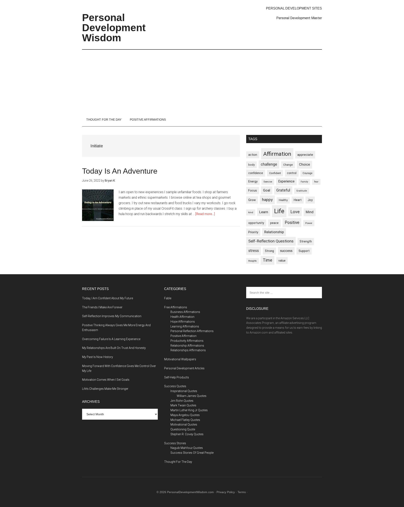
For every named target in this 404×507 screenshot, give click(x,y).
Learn (263, 212)
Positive (292, 222)
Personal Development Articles (184, 368)
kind (250, 212)
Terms (242, 492)
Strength (306, 241)
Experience (286, 181)
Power (308, 223)
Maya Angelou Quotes (185, 415)
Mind (310, 212)
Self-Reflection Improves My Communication (111, 316)
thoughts (252, 260)
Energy (253, 181)
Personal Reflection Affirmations (192, 331)
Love (295, 211)
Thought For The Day (178, 461)
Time (267, 260)
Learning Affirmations (184, 326)
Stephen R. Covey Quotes (186, 434)
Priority (253, 232)
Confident (275, 173)
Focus (252, 190)
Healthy (283, 200)
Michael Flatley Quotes (185, 420)
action (252, 154)
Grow (252, 200)
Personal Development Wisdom (114, 27)
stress (253, 251)
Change (288, 164)
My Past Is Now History (97, 357)
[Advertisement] (202, 81)
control (291, 173)
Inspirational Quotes (183, 391)
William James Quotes (191, 396)
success (286, 251)
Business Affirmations (185, 312)
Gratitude (301, 190)
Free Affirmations (175, 307)
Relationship (274, 232)
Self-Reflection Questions (271, 241)
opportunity (256, 223)
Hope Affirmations (182, 321)
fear (316, 181)
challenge (269, 164)
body (251, 164)
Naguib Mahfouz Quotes (186, 448)
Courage (307, 173)
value (282, 260)
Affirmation (277, 153)
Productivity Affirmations (186, 340)
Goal (266, 190)
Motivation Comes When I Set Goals (105, 379)
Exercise (268, 181)
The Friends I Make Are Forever (102, 307)
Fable (167, 298)
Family (304, 181)
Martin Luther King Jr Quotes (189, 410)
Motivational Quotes (183, 424)
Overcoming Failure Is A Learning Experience (111, 339)
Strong (269, 251)
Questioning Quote (182, 429)
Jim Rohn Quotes (181, 400)
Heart (298, 200)
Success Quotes (175, 386)
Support (304, 251)
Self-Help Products (176, 377)
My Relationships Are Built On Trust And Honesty (114, 348)
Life (279, 211)
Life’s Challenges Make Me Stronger (105, 388)
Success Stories (175, 443)
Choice (304, 164)
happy (267, 199)
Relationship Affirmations (187, 345)
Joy (310, 200)
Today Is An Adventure (119, 171)
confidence (255, 173)
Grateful (283, 190)
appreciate (305, 155)
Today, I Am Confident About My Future (107, 298)
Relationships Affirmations (188, 350)
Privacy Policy (226, 492)
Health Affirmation (182, 316)
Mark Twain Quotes (183, 405)
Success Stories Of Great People (192, 452)
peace (274, 223)
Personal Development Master (299, 18)
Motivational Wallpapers (180, 359)
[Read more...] (205, 214)
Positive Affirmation (183, 336)
